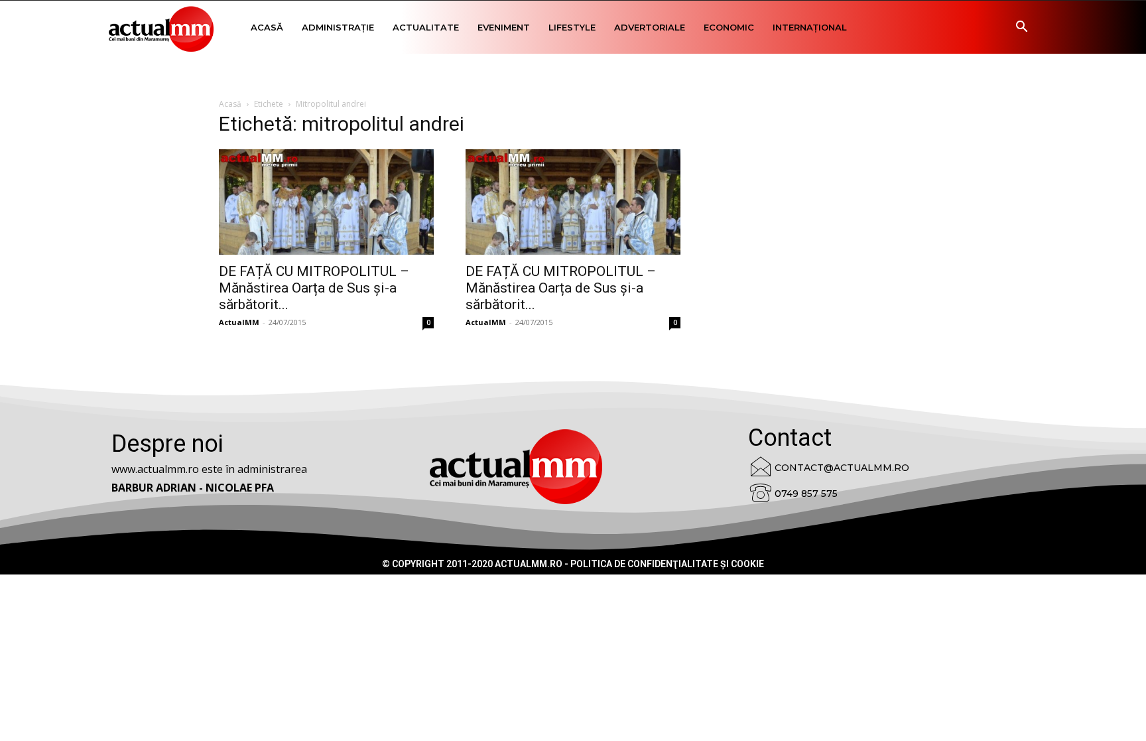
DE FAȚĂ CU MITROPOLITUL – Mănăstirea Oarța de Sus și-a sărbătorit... (314, 287)
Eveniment (504, 27)
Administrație (338, 27)
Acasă (267, 27)
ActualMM (239, 322)
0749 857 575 (806, 494)
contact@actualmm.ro (842, 468)
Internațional (810, 27)
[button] (1021, 28)
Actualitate (426, 27)
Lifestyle (572, 27)
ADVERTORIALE (649, 27)
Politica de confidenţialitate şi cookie (667, 564)
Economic (729, 27)
